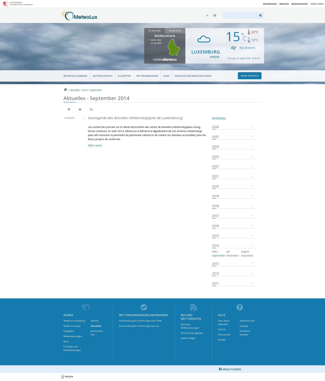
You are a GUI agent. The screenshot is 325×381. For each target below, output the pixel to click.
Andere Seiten (317, 4)
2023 (215, 156)
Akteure (95, 320)
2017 (215, 216)
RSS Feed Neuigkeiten (192, 333)
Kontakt (222, 339)
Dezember (247, 255)
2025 (215, 137)
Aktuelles (75, 90)
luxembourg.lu (270, 4)
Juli (228, 251)
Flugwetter (124, 75)
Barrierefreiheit (97, 332)
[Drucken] (80, 109)
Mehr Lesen (95, 145)
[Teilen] (69, 109)
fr (207, 15)
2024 (215, 146)
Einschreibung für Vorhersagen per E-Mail (140, 320)
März (215, 251)
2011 (215, 283)
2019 (215, 196)
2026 (215, 127)
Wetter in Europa (102, 75)
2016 (215, 226)
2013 (215, 264)
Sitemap (244, 325)
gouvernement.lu (299, 4)
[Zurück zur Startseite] (79, 19)
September (96, 90)
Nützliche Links (247, 320)
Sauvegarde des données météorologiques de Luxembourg (135, 118)
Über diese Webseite (223, 322)
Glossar (222, 329)
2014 (85, 90)
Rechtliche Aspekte (245, 332)
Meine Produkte (232, 369)
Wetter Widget (188, 338)
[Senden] (91, 109)
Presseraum (224, 334)
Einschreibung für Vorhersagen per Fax (139, 325)
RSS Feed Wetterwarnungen (190, 326)
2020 (215, 186)
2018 (215, 206)
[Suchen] (260, 15)
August (245, 251)
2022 (215, 166)
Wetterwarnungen (147, 75)
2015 (215, 236)
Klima (166, 75)
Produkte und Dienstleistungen (193, 75)
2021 (215, 176)
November (232, 255)
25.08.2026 (154, 30)
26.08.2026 (175, 30)
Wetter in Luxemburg (75, 75)
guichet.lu (284, 4)
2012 (215, 273)
